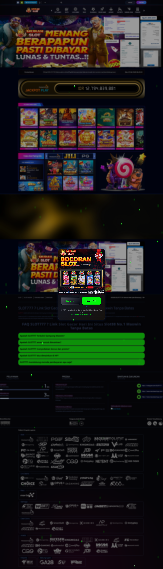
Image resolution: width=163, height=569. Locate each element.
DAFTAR (91, 301)
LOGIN (70, 301)
